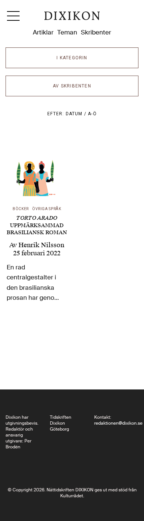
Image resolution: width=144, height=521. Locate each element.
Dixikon (72, 18)
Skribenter (96, 32)
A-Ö (92, 113)
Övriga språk (46, 209)
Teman (67, 32)
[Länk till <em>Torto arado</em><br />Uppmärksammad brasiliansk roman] (37, 171)
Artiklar (43, 32)
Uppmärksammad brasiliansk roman (37, 225)
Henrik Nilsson (41, 245)
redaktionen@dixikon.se (118, 423)
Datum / (77, 113)
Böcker (21, 209)
